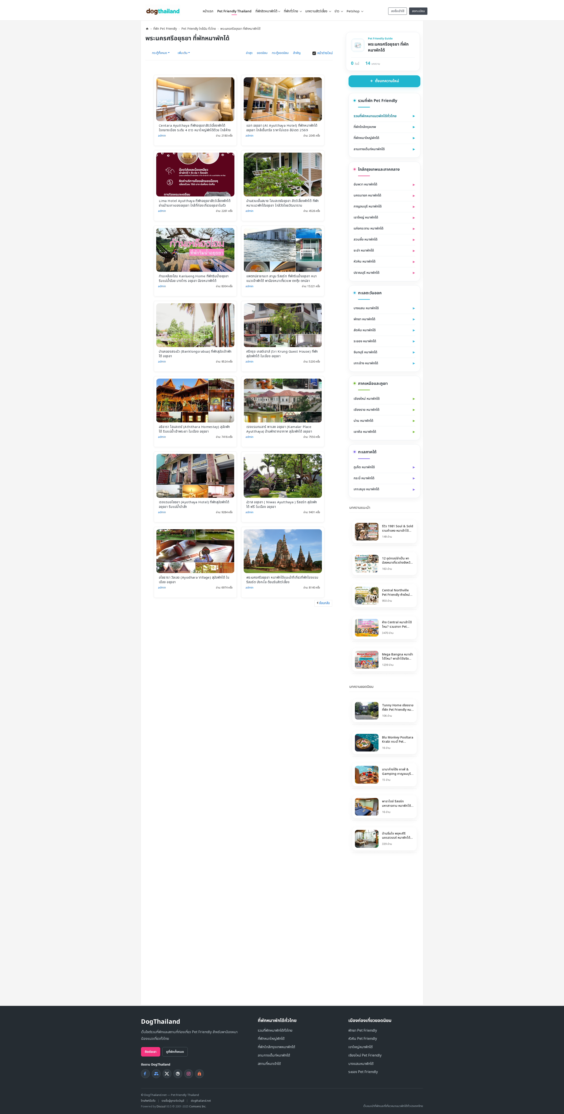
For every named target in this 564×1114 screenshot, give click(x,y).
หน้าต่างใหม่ (325, 53)
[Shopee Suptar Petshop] (199, 1073)
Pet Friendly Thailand (234, 11)
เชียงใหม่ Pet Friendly (365, 1055)
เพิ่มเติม (182, 53)
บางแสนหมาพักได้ (360, 1063)
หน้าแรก (208, 11)
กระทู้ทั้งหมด (159, 53)
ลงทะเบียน (418, 11)
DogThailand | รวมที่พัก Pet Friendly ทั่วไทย (147, 29)
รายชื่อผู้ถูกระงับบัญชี (172, 1101)
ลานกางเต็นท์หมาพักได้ (274, 1055)
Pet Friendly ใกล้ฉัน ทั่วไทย (198, 28)
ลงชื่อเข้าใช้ (397, 11)
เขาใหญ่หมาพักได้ (360, 1047)
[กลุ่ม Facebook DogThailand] (156, 1073)
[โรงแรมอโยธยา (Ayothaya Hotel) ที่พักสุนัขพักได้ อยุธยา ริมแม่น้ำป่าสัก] (195, 476)
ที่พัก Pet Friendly (165, 28)
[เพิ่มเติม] (417, 507)
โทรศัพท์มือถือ (148, 1101)
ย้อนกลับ (324, 603)
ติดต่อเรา (150, 1051)
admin (162, 136)
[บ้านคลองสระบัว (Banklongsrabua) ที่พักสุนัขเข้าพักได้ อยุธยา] (195, 325)
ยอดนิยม (262, 53)
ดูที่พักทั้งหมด (175, 1051)
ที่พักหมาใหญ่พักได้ (271, 1038)
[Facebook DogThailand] (145, 1073)
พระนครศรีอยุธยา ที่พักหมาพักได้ (240, 28)
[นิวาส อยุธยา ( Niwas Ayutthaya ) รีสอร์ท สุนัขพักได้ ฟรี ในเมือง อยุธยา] (283, 476)
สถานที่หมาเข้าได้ (269, 1063)
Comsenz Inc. (197, 1106)
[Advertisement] (376, 930)
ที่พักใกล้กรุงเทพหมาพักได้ (276, 1047)
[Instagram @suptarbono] (188, 1073)
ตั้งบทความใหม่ (387, 81)
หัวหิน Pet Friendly (362, 1038)
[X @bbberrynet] (167, 1073)
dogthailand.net (201, 1101)
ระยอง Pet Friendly (363, 1072)
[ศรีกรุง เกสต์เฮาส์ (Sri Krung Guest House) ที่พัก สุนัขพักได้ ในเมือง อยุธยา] (283, 325)
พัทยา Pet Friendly (362, 1030)
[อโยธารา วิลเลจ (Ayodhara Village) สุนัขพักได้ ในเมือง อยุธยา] (195, 551)
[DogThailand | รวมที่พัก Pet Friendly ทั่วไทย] (162, 9)
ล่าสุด (249, 53)
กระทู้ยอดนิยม (280, 53)
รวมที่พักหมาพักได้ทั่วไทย (275, 1030)
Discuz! (161, 1106)
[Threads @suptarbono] (177, 1073)
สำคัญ (297, 53)
